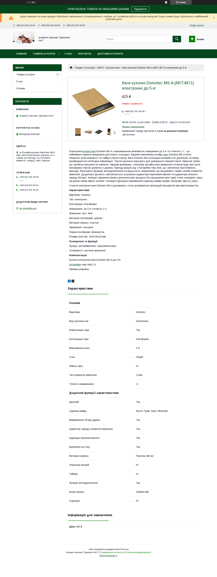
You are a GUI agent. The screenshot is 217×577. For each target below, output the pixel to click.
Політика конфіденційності (138, 552)
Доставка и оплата (110, 53)
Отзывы (20, 88)
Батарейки (75, 264)
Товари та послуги (85, 67)
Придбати (140, 9)
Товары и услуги (44, 53)
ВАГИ (101, 67)
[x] (73, 281)
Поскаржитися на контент (112, 552)
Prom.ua (125, 549)
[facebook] (69, 281)
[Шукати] (177, 39)
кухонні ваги (89, 151)
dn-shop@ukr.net (27, 208)
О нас (68, 53)
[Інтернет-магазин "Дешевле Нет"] (23, 45)
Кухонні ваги (113, 67)
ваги (165, 154)
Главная (21, 53)
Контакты (84, 53)
